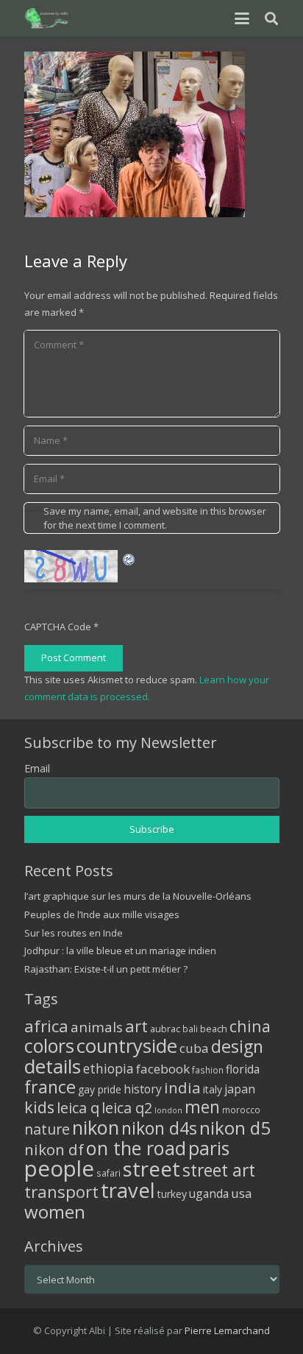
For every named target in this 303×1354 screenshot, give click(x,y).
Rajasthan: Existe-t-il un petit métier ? (106, 969)
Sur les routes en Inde (73, 932)
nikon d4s (159, 1128)
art (136, 1026)
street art (218, 1170)
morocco (241, 1109)
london (168, 1110)
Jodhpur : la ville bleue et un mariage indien (120, 950)
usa (241, 1193)
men (202, 1107)
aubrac (165, 1029)
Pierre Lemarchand (227, 1330)
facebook (163, 1068)
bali (190, 1028)
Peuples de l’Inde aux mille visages (101, 914)
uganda (209, 1193)
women (54, 1211)
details (52, 1066)
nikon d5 (235, 1127)
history (143, 1089)
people (59, 1168)
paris (208, 1148)
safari (108, 1173)
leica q (78, 1107)
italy (212, 1089)
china (250, 1026)
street (151, 1168)
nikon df (54, 1149)
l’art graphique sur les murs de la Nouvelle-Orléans (138, 896)
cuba (194, 1048)
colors (49, 1045)
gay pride (99, 1089)
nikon (95, 1127)
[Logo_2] (47, 18)
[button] (242, 18)
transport (61, 1191)
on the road (136, 1147)
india (182, 1087)
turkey (172, 1194)
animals (97, 1027)
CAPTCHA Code (57, 626)
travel (128, 1190)
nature (47, 1129)
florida (243, 1069)
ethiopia (108, 1068)
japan (239, 1089)
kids (39, 1107)
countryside (126, 1046)
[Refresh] (129, 558)
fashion (208, 1070)
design (237, 1046)
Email (37, 768)
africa (46, 1026)
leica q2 (126, 1108)
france (50, 1087)
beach (213, 1029)
